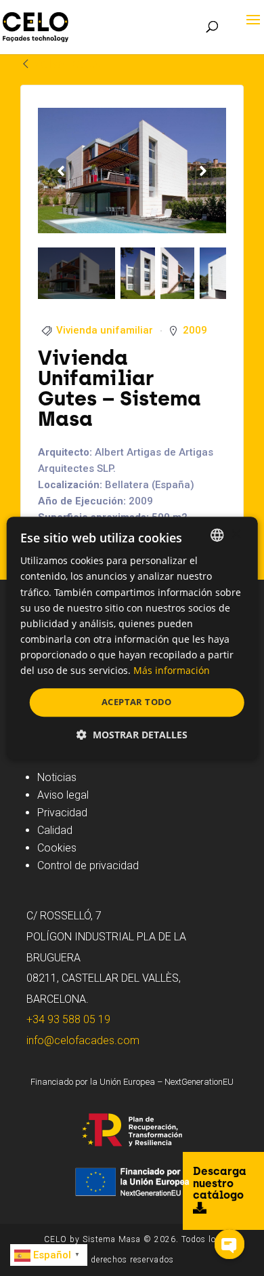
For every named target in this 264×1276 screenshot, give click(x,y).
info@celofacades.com (82, 1040)
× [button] (235, 535)
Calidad (54, 830)
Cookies (56, 847)
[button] (132, 734)
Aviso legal (63, 795)
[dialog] (132, 638)
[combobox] (216, 535)
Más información (171, 670)
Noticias (56, 777)
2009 (195, 330)
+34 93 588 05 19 (68, 1019)
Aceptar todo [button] (137, 702)
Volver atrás (66, 63)
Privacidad (62, 812)
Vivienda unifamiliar (104, 330)
